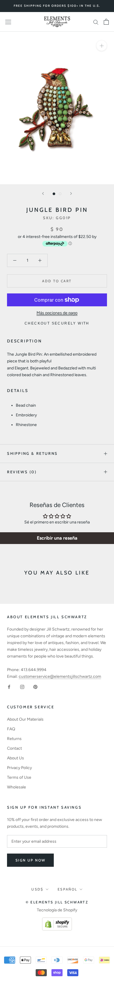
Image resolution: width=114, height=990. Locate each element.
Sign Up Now (30, 860)
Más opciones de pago (57, 312)
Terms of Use (19, 777)
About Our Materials (25, 719)
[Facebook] (9, 686)
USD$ (37, 889)
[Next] (71, 193)
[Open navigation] (8, 22)
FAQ (11, 729)
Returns (14, 738)
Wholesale (16, 787)
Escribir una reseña (57, 538)
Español (67, 889)
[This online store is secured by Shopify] (57, 920)
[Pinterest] (35, 686)
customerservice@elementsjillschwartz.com (60, 676)
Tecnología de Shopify (57, 910)
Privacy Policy (19, 767)
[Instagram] (22, 686)
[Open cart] (106, 22)
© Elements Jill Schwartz (57, 902)
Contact (14, 748)
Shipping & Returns (32, 453)
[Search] (96, 21)
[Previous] (43, 193)
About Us (15, 758)
